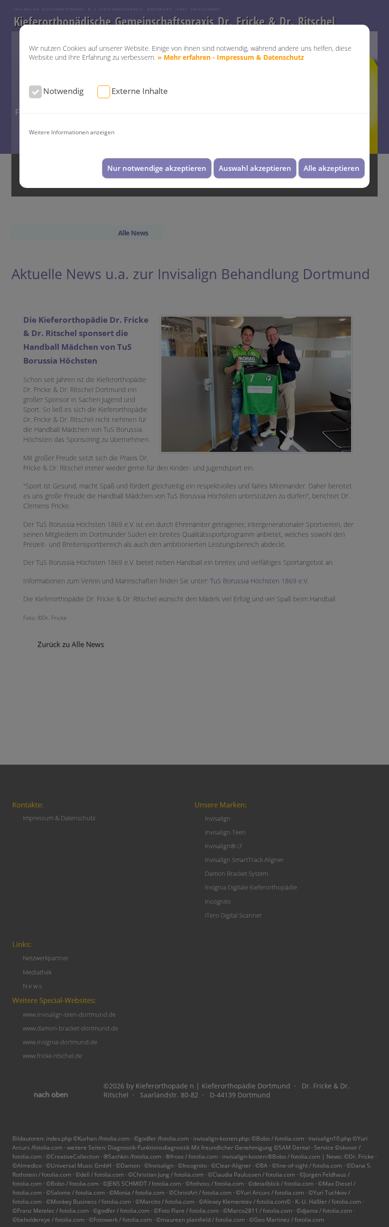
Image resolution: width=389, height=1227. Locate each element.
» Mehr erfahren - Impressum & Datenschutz (230, 57)
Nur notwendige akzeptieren (156, 168)
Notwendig (63, 90)
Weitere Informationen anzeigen (71, 132)
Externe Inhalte (139, 90)
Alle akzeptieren (332, 168)
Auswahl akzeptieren (255, 168)
